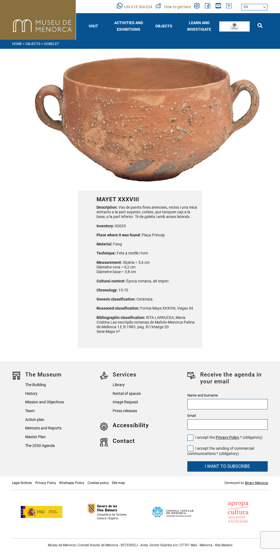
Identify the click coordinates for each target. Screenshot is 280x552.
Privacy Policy (227, 437)
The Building (35, 385)
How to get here (178, 7)
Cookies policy (98, 483)
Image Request (125, 402)
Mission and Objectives (44, 402)
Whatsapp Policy (71, 483)
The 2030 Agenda (40, 445)
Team (29, 411)
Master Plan (35, 437)
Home (17, 44)
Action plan (34, 419)
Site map (118, 483)
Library (119, 385)
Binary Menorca (256, 483)
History (31, 393)
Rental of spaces (127, 393)
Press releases (125, 411)
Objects (32, 44)
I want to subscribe (227, 466)
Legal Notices (22, 483)
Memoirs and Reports (43, 428)
